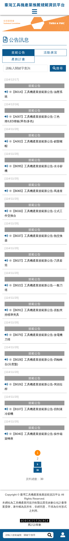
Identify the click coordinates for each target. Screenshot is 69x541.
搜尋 (59, 68)
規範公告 (18, 52)
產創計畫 (18, 59)
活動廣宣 (51, 52)
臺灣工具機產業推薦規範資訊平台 (34, 4)
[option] (34, 23)
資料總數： (34, 479)
